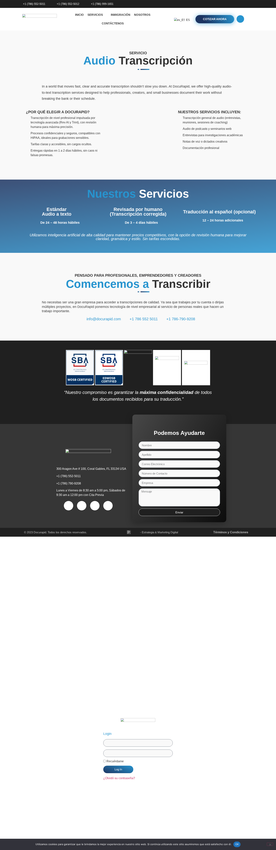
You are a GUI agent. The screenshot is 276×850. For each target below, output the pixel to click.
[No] (270, 844)
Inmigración (120, 14)
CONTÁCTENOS (113, 23)
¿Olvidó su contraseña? (119, 778)
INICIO (79, 14)
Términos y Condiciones (230, 532)
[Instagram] (241, 4)
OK (237, 844)
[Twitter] (248, 4)
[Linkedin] (255, 4)
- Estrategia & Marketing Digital (159, 532)
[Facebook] (234, 4)
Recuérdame (115, 761)
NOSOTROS (142, 14)
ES (186, 19)
